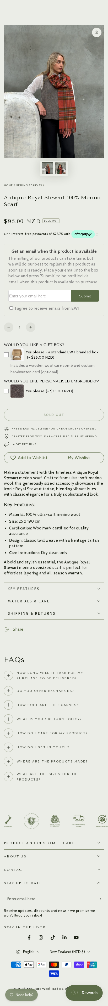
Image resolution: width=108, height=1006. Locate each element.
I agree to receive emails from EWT (47, 308)
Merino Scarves (29, 185)
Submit (85, 296)
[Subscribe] (101, 899)
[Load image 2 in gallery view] (60, 168)
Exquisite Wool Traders (45, 989)
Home (8, 185)
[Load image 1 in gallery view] (47, 168)
